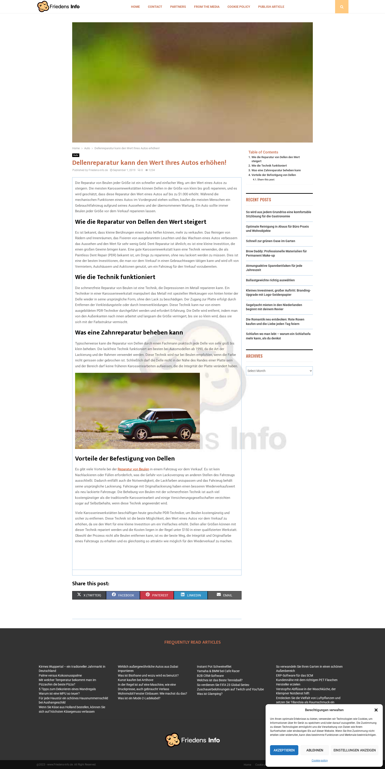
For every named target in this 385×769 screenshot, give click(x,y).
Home (135, 6)
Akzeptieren (284, 750)
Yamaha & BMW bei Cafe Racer (218, 671)
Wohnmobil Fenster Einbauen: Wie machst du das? (152, 693)
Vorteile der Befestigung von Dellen (274, 175)
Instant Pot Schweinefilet (214, 666)
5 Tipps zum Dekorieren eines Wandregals (67, 689)
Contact (155, 6)
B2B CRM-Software (210, 675)
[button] (376, 710)
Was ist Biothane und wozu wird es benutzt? (148, 675)
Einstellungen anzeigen (355, 750)
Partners (178, 6)
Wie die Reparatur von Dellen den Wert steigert (276, 159)
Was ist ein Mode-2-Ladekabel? (139, 698)
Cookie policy (320, 760)
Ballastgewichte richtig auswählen (270, 280)
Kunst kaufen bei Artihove (135, 680)
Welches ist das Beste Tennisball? (220, 680)
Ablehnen (314, 750)
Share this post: (266, 179)
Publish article (271, 6)
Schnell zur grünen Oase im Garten (270, 241)
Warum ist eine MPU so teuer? (59, 693)
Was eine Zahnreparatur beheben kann (276, 170)
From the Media (206, 6)
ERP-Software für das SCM (294, 675)
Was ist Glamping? (210, 694)
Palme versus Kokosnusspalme (60, 675)
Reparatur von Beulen (133, 469)
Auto (75, 155)
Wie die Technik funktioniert (269, 165)
